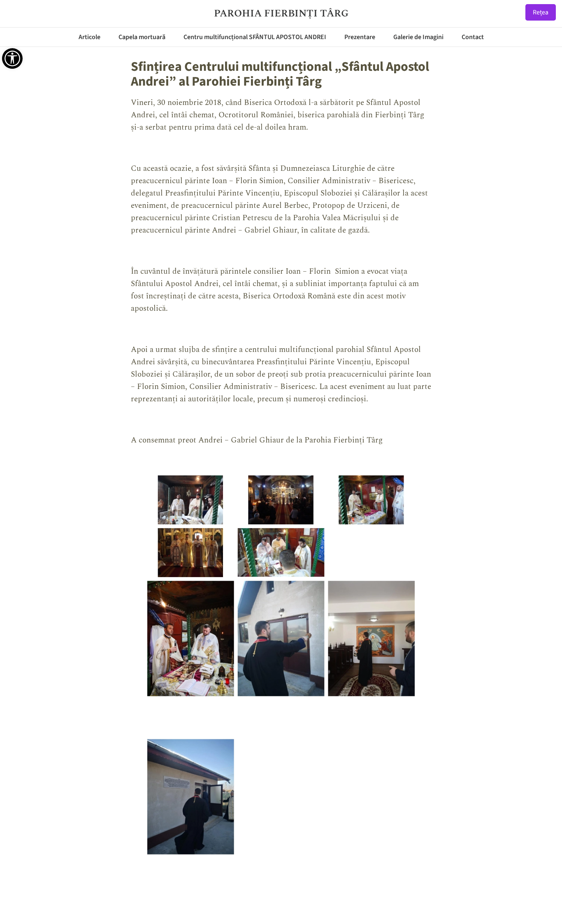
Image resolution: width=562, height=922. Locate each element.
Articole (89, 37)
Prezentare (359, 37)
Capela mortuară (141, 37)
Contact (473, 37)
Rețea (540, 12)
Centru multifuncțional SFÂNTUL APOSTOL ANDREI (254, 37)
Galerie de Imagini (418, 37)
